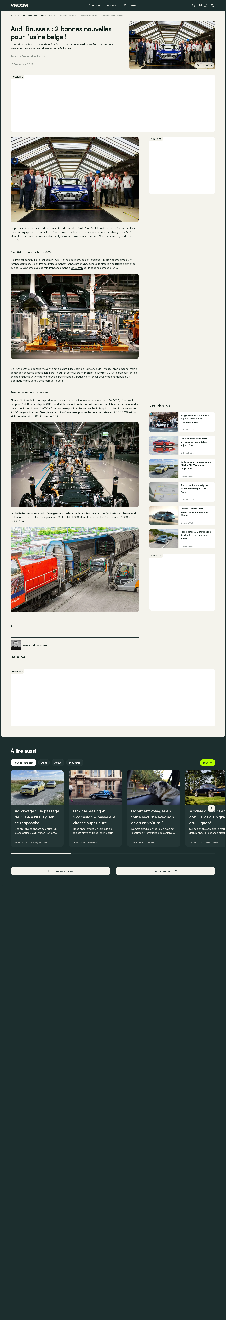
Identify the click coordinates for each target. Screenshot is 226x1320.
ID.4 (46, 843)
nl (201, 5)
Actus (58, 762)
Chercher (94, 5)
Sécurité (150, 843)
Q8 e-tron (30, 228)
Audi (43, 16)
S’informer (131, 5)
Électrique (92, 843)
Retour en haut (163, 871)
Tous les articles (23, 762)
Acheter (112, 5)
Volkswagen (35, 843)
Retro (215, 843)
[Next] (211, 808)
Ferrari (207, 843)
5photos (206, 65)
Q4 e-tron (77, 267)
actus (52, 16)
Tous (206, 762)
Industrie (74, 762)
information (30, 16)
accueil (15, 16)
